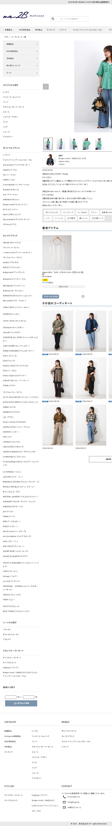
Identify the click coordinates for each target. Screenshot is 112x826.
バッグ (5, 127)
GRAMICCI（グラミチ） (11, 412)
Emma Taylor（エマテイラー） (15, 376)
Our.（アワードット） (10, 195)
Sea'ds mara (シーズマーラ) (14, 531)
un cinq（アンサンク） (11, 581)
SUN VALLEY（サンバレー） (13, 546)
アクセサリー (8, 137)
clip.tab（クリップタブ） (12, 332)
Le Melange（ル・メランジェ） (14, 457)
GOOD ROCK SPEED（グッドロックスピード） (20, 402)
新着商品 (8, 30)
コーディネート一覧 (18, 37)
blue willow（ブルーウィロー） (15, 301)
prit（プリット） (8, 512)
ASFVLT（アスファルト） (12, 267)
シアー (48, 218)
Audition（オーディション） (13, 291)
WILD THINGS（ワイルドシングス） (16, 611)
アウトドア (7, 639)
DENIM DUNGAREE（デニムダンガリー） (18, 351)
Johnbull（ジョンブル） (12, 442)
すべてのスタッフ (9, 663)
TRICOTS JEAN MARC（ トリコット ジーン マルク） (21, 564)
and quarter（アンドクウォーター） (16, 165)
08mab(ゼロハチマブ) (12, 243)
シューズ (6, 132)
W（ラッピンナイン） (10, 210)
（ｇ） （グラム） (8, 417)
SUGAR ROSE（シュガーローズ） (15, 551)
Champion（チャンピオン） (13, 328)
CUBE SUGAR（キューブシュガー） (16, 346)
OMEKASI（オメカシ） (11, 200)
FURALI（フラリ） (9, 386)
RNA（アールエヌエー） (12, 521)
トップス (6, 92)
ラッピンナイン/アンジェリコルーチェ (87, 30)
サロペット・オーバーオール (13, 107)
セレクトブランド (68, 736)
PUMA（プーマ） (9, 517)
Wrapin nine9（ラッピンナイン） (15, 205)
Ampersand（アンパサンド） (14, 272)
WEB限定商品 (24, 30)
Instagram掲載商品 (12, 736)
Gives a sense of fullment (14, 422)
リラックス (7, 630)
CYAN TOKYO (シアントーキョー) (16, 307)
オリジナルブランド (69, 731)
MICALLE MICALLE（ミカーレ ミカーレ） (19, 487)
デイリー (94, 212)
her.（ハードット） (9, 175)
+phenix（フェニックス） (12, 595)
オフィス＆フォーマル (11, 635)
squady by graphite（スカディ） (15, 556)
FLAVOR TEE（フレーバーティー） (16, 381)
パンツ (5, 102)
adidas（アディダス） (11, 262)
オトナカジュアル (52, 212)
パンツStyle (82, 212)
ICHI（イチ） (7, 437)
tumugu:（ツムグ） (10, 576)
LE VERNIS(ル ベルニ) (12, 472)
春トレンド (83, 218)
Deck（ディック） (9, 361)
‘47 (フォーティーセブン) (12, 258)
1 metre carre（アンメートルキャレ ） (17, 253)
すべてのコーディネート (12, 658)
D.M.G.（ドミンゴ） (10, 356)
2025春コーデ (97, 218)
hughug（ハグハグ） (11, 668)
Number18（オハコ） (11, 190)
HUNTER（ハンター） (11, 432)
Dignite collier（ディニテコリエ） (16, 366)
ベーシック (59, 218)
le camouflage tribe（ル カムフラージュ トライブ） (20, 463)
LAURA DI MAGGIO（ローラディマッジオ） (19, 452)
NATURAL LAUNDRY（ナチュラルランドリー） (20, 497)
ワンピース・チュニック (11, 97)
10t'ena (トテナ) (9, 224)
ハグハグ (62, 30)
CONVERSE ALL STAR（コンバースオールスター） (20, 339)
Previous (46, 87)
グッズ (5, 122)
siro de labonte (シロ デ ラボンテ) (17, 536)
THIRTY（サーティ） (10, 571)
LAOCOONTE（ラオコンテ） (13, 447)
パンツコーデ (68, 212)
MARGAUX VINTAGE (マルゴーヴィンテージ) (21, 482)
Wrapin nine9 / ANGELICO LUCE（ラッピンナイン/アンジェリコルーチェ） (20, 674)
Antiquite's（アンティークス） (14, 279)
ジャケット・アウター (10, 117)
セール (9, 73)
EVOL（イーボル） (10, 371)
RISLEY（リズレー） (10, 526)
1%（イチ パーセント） (11, 248)
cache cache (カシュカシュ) (14, 321)
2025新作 (71, 218)
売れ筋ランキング (13, 66)
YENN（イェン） (8, 600)
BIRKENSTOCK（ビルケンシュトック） (17, 296)
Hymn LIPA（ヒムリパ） (12, 215)
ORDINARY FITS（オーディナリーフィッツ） (19, 502)
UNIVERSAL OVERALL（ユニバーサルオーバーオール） (20, 588)
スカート (6, 112)
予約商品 (38, 30)
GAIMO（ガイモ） (9, 407)
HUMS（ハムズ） (9, 180)
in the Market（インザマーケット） (16, 185)
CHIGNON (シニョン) (11, 314)
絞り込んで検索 (21, 703)
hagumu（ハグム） (10, 170)
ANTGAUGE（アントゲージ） (14, 286)
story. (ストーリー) (10, 541)
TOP (6, 37)
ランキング (51, 30)
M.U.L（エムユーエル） (11, 492)
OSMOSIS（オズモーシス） (13, 507)
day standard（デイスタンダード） (16, 219)
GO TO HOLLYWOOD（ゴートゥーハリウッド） (21, 397)
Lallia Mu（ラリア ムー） (13, 477)
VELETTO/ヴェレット (11, 606)
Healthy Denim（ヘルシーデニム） (16, 427)
